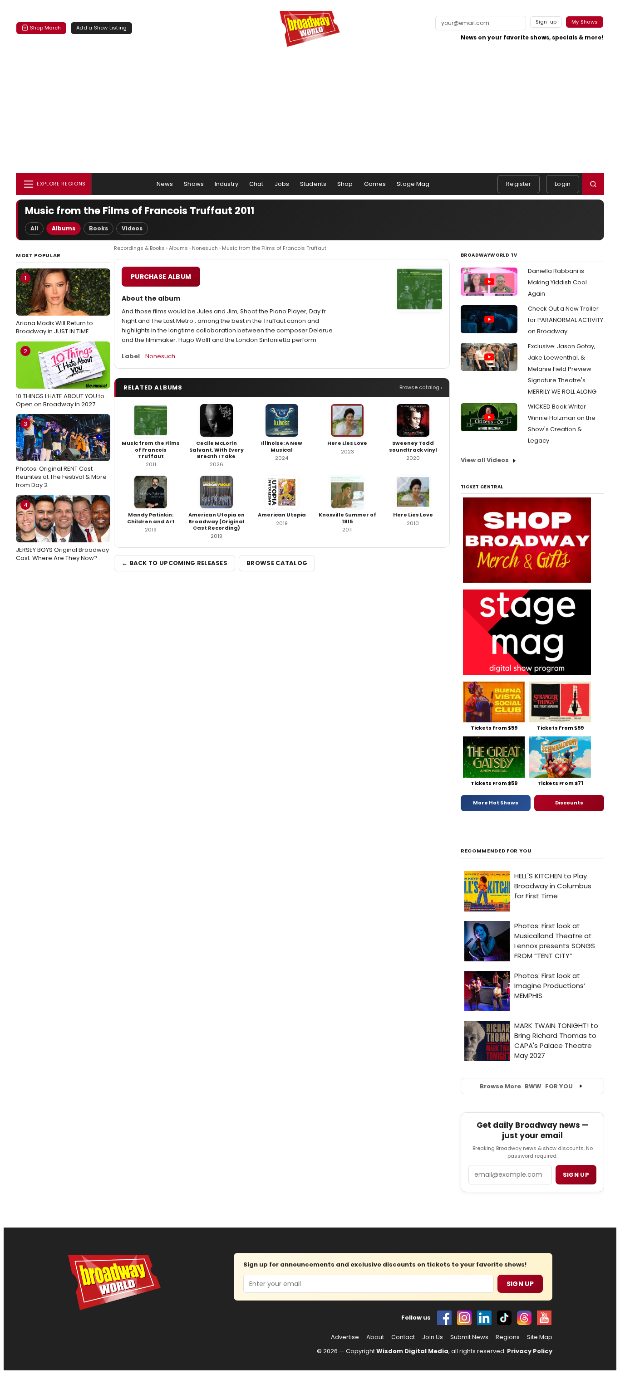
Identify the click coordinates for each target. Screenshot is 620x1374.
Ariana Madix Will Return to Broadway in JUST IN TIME (54, 305)
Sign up (576, 1174)
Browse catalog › (420, 387)
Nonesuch (205, 248)
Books (98, 228)
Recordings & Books (139, 248)
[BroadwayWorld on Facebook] (444, 1318)
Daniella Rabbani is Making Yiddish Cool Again (557, 282)
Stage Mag (413, 184)
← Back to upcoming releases (174, 563)
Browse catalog (276, 563)
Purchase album (161, 276)
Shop (345, 184)
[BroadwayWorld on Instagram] (464, 1318)
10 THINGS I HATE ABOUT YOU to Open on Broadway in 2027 (60, 378)
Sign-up (546, 21)
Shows (194, 184)
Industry (226, 184)
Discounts (569, 802)
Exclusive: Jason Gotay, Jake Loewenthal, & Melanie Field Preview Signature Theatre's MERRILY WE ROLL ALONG (562, 369)
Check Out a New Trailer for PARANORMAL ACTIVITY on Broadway (565, 320)
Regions (508, 1337)
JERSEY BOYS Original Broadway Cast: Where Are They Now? (62, 531)
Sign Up (520, 1283)
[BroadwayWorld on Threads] (524, 1318)
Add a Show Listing (101, 27)
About (375, 1337)
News (165, 184)
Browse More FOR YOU (526, 1086)
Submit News (469, 1337)
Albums (63, 228)
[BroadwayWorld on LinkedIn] (484, 1318)
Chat (256, 184)
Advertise (345, 1337)
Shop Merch (45, 27)
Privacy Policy (529, 1351)
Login (563, 184)
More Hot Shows (495, 802)
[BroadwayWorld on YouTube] (544, 1318)
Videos (132, 228)
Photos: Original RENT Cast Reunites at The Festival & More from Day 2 (61, 454)
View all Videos (485, 460)
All (34, 228)
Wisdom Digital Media (412, 1351)
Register (518, 184)
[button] (593, 184)
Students (313, 184)
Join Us (432, 1337)
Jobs (282, 184)
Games (375, 184)
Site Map (539, 1337)
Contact (403, 1337)
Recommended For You (496, 851)
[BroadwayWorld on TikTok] (504, 1318)
